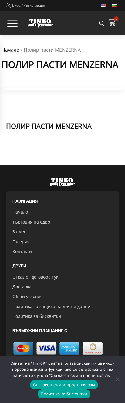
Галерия (21, 242)
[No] (117, 379)
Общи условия (27, 296)
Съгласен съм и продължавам (64, 384)
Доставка (22, 287)
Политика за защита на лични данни (51, 306)
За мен (19, 232)
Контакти (22, 251)
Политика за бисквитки (36, 316)
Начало (10, 50)
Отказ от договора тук (35, 277)
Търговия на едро (31, 222)
